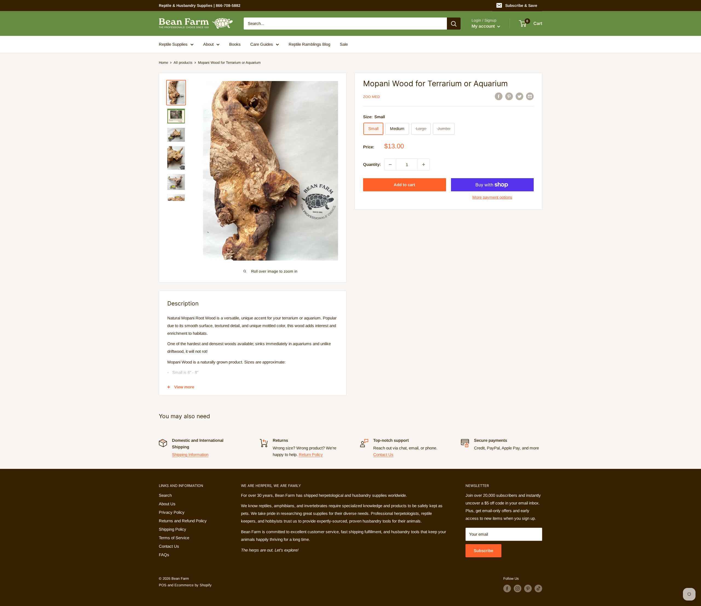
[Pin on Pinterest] (509, 96)
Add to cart (404, 184)
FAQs (164, 554)
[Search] (454, 24)
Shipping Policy (172, 529)
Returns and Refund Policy (183, 520)
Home (163, 62)
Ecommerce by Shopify (193, 585)
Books (235, 44)
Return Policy (311, 454)
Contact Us (383, 454)
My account (484, 26)
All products (183, 62)
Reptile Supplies (173, 44)
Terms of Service (174, 537)
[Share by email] (530, 96)
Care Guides (261, 44)
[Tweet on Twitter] (519, 96)
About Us (167, 503)
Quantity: (372, 164)
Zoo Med (371, 97)
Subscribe (483, 550)
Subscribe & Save (521, 5)
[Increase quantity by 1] (423, 164)
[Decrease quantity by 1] (390, 164)
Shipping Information (190, 454)
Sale (344, 44)
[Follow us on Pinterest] (528, 588)
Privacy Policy (172, 512)
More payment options (492, 197)
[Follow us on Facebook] (507, 588)
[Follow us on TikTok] (538, 588)
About (208, 44)
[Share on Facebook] (498, 96)
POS (162, 585)
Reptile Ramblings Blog (309, 44)
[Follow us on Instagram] (517, 588)
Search (165, 495)
